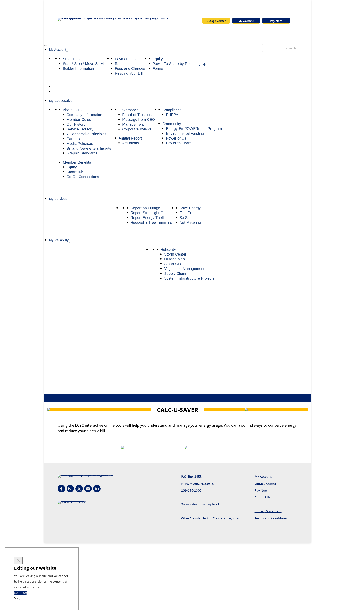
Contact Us (263, 497)
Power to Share (179, 143)
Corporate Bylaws (136, 129)
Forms (158, 68)
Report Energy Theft (147, 218)
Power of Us (176, 138)
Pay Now (276, 21)
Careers (73, 139)
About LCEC (73, 110)
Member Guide (79, 119)
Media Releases (80, 144)
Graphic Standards (82, 153)
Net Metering (190, 222)
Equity (158, 59)
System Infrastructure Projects (189, 278)
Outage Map (174, 259)
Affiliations (130, 143)
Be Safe (186, 218)
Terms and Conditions (271, 518)
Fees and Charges (130, 68)
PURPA (172, 115)
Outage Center (216, 21)
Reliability (168, 249)
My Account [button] (57, 49)
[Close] (18, 560)
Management (133, 124)
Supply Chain (175, 273)
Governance (129, 110)
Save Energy (190, 208)
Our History (76, 124)
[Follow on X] (79, 488)
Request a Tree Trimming (151, 222)
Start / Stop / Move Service (85, 64)
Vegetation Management (184, 269)
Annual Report (130, 138)
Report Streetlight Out (149, 213)
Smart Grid (173, 264)
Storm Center (175, 254)
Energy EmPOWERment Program (194, 129)
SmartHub (71, 59)
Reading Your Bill (129, 73)
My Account (246, 21)
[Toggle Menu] (45, 45)
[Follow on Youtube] (88, 488)
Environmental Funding (185, 133)
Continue (20, 593)
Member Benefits (77, 162)
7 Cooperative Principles (86, 134)
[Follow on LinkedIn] (97, 488)
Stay (17, 598)
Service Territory (80, 129)
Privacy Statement (268, 511)
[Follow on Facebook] (61, 488)
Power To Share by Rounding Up (179, 64)
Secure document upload (200, 504)
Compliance (172, 110)
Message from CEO (138, 119)
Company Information (84, 115)
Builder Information (78, 68)
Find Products (191, 213)
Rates (119, 64)
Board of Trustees (137, 115)
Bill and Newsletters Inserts (89, 148)
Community (171, 124)
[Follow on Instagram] (70, 488)
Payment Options (129, 59)
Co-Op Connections (83, 177)
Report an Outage (145, 208)
